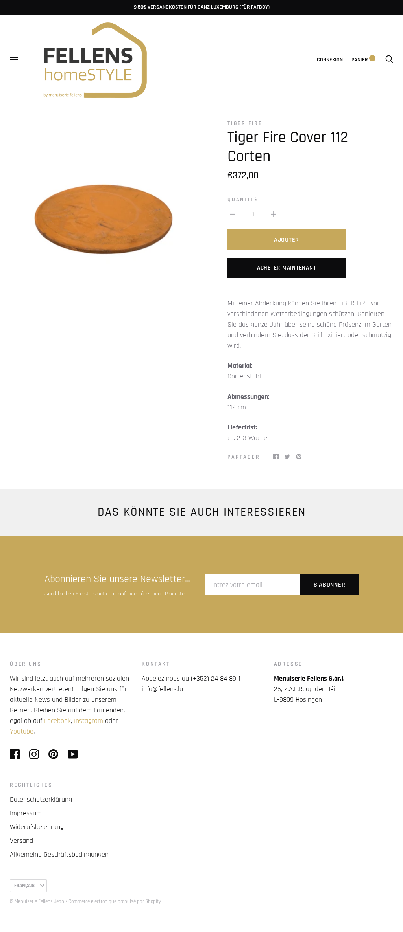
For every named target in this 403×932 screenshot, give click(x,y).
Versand (21, 840)
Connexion (330, 59)
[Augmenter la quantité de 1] (273, 214)
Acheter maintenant (286, 268)
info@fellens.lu (162, 688)
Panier (362, 59)
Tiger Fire (245, 123)
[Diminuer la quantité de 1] (232, 214)
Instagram (88, 720)
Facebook (57, 720)
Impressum (26, 813)
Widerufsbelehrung (37, 826)
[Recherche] (389, 59)
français (24, 885)
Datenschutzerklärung (41, 799)
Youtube (21, 731)
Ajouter (286, 240)
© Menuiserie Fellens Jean (37, 901)
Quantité (242, 199)
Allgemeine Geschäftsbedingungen (59, 854)
